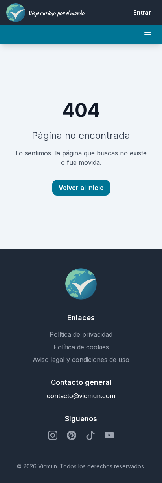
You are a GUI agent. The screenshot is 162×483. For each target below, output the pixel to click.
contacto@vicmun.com (81, 396)
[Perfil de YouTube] (109, 435)
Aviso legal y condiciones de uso (81, 360)
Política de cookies (81, 347)
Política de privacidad (81, 334)
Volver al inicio (81, 188)
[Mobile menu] (148, 35)
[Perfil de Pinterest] (71, 435)
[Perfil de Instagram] (52, 435)
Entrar (142, 12)
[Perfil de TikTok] (90, 435)
